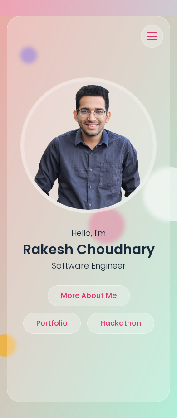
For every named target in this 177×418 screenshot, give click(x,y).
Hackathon (120, 323)
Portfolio (52, 323)
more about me (89, 295)
